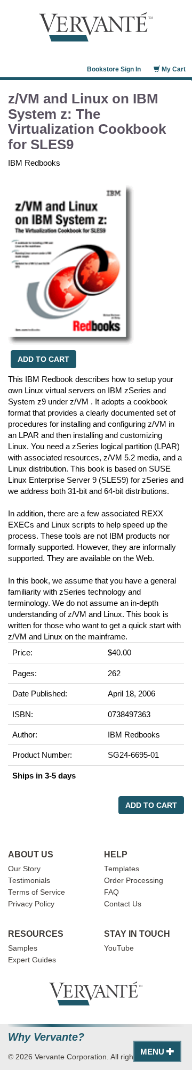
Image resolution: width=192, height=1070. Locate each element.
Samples (22, 948)
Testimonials (29, 881)
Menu (153, 1051)
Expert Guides (32, 960)
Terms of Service (36, 892)
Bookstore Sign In (114, 69)
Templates (121, 869)
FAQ (111, 892)
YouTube (119, 948)
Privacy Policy (31, 904)
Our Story (24, 869)
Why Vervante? (46, 1037)
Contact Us (122, 904)
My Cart (173, 69)
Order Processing (133, 881)
